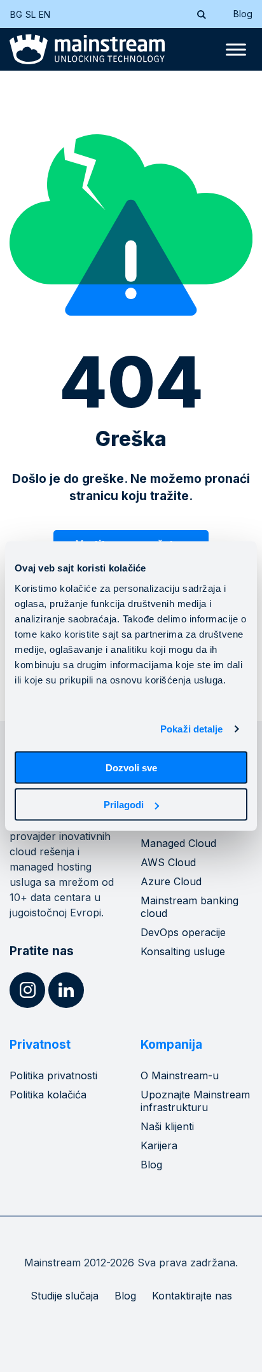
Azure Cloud (171, 881)
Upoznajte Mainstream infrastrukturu (195, 1101)
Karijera (159, 1145)
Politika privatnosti (53, 1075)
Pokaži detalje (191, 729)
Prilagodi (124, 804)
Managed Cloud (178, 843)
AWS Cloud (168, 862)
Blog (242, 13)
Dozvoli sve (131, 767)
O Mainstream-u (180, 1075)
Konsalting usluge (183, 951)
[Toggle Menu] (236, 49)
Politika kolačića (48, 1094)
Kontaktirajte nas (192, 1295)
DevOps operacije (183, 932)
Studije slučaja (65, 1295)
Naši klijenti (167, 1126)
